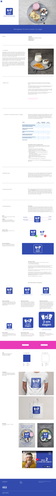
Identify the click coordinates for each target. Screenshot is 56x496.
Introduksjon (30, 36)
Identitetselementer (31, 40)
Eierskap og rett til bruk (32, 39)
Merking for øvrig (31, 38)
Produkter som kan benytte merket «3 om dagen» (35, 37)
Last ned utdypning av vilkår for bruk (32, 98)
